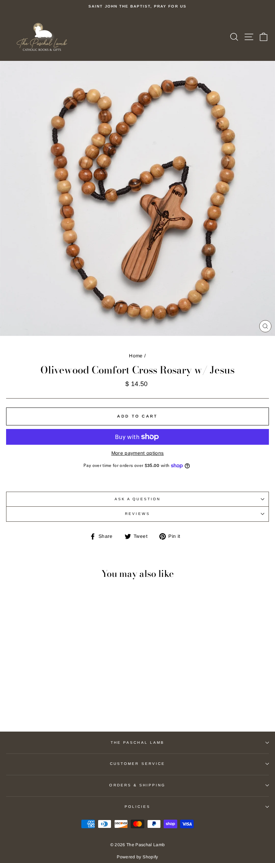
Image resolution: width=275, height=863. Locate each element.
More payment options (137, 453)
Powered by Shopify (137, 856)
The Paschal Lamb (137, 742)
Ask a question (137, 499)
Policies (137, 807)
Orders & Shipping (137, 785)
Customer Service (137, 764)
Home (136, 355)
